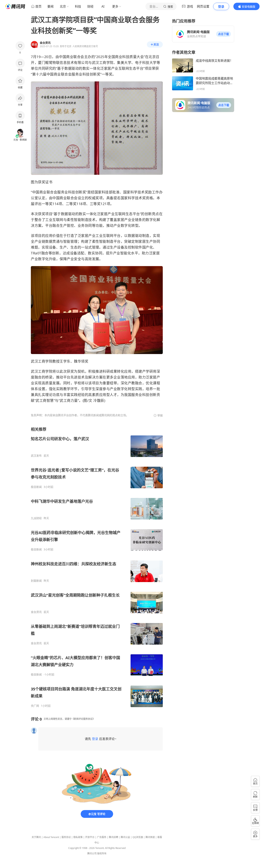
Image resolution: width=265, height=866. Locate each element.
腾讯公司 (92, 853)
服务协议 (66, 837)
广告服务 (101, 837)
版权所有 (102, 853)
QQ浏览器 (137, 837)
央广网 (35, 705)
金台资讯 (36, 612)
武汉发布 (36, 455)
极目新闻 (36, 487)
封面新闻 (36, 580)
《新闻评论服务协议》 (83, 719)
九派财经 (36, 518)
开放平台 (89, 837)
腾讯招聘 (113, 837)
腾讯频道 (150, 837)
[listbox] (97, 567)
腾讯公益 (125, 837)
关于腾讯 (36, 837)
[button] (223, 34)
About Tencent (51, 837)
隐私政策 (78, 837)
